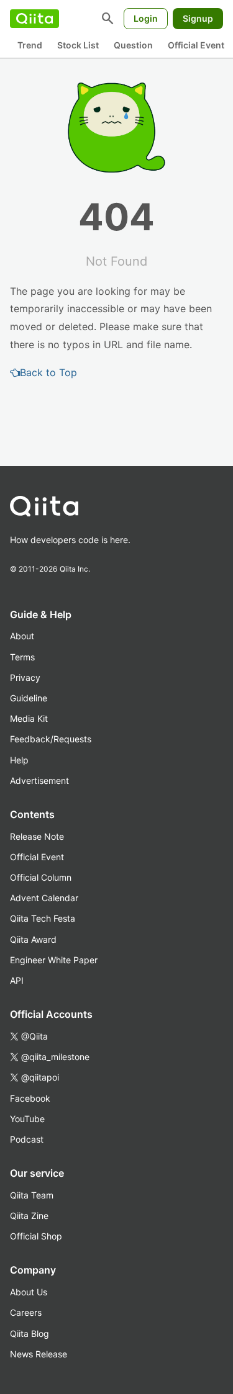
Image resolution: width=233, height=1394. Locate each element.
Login (146, 18)
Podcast (26, 1139)
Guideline (28, 698)
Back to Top (48, 372)
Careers (26, 1312)
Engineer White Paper (54, 960)
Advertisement (39, 780)
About (22, 636)
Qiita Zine (29, 1215)
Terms (22, 657)
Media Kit (29, 718)
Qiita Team (31, 1195)
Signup (198, 18)
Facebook (30, 1098)
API (17, 980)
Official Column (40, 877)
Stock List (78, 45)
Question (133, 45)
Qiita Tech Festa (42, 918)
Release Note (37, 836)
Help (19, 760)
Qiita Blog (29, 1333)
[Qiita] (34, 18)
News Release (38, 1354)
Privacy (25, 677)
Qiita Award (33, 939)
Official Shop (36, 1236)
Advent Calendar (44, 898)
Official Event (196, 45)
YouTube (27, 1118)
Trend (29, 45)
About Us (28, 1292)
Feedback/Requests (50, 739)
